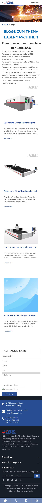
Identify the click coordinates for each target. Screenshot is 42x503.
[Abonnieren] (37, 476)
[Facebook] (3, 480)
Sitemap (12, 491)
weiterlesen (7, 138)
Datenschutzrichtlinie (25, 491)
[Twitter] (12, 480)
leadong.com (31, 488)
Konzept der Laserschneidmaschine (20, 247)
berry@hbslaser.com (14, 413)
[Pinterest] (20, 480)
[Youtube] (16, 480)
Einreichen (9, 394)
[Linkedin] (7, 480)
